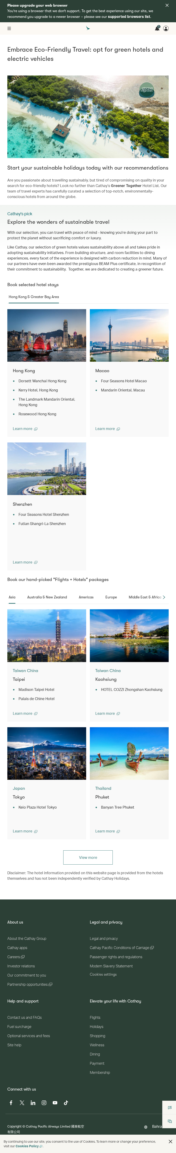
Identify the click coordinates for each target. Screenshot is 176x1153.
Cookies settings (103, 974)
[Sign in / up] (166, 28)
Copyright (14, 1126)
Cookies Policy (27, 1146)
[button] (25, 428)
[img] (167, 5)
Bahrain (158, 1126)
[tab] (33, 297)
